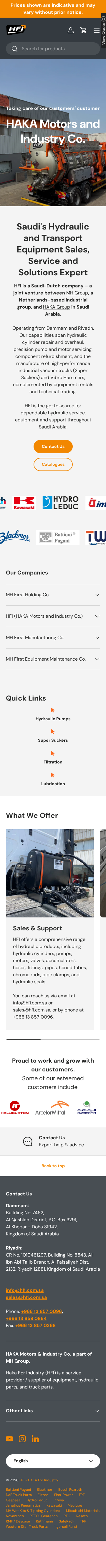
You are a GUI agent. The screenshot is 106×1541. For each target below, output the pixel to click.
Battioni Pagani (18, 1489)
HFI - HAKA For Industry (38, 1480)
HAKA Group (56, 307)
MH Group (77, 293)
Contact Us (53, 446)
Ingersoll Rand (65, 1526)
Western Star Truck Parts (27, 1526)
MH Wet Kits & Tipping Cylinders (33, 1510)
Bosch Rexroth (70, 1489)
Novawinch (15, 1516)
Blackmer (44, 1489)
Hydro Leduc (37, 1500)
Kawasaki (54, 1505)
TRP (83, 1521)
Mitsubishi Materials (83, 1510)
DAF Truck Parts (19, 1495)
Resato (82, 1516)
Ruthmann (44, 1521)
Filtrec (43, 1495)
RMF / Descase (18, 1521)
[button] (83, 30)
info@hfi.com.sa (30, 1003)
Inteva (59, 1500)
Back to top (53, 1165)
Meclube (75, 1505)
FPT (82, 1495)
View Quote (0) (103, 30)
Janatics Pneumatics (23, 1505)
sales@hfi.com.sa (31, 1010)
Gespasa (13, 1500)
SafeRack (66, 1521)
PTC (67, 1516)
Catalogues (53, 464)
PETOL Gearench (44, 1516)
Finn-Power (63, 1495)
